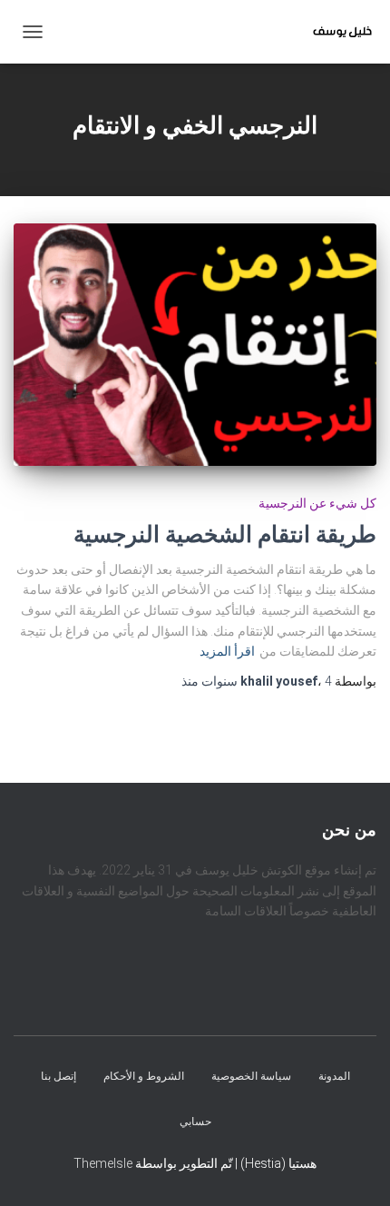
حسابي (195, 1120)
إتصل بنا (58, 1076)
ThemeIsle (102, 1163)
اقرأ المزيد (227, 651)
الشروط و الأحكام (143, 1076)
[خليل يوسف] (335, 31)
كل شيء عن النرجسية (317, 503)
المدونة (334, 1076)
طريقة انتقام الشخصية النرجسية (224, 534)
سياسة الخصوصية (251, 1076)
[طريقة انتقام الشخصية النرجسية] (195, 344)
